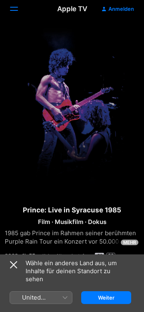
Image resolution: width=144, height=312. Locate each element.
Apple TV (72, 9)
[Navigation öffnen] (19, 9)
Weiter (106, 297)
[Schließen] (13, 264)
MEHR (129, 242)
